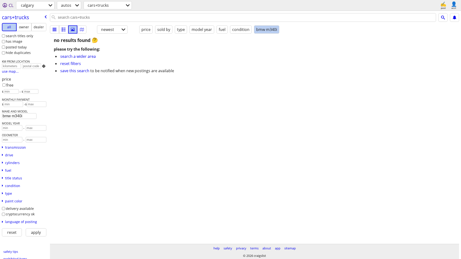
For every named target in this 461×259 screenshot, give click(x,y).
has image (14, 41)
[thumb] (63, 29)
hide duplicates (18, 52)
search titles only (19, 36)
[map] (81, 29)
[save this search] (454, 17)
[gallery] (72, 29)
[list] (54, 29)
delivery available (20, 208)
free (9, 85)
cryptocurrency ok (20, 214)
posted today (16, 47)
